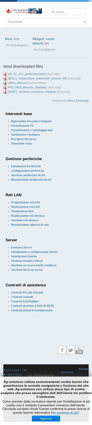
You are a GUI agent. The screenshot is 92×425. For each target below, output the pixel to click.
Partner (83, 369)
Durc (8, 39)
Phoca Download (78, 100)
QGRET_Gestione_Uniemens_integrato (32, 91)
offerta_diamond (18, 83)
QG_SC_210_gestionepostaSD (27, 74)
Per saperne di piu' (65, 412)
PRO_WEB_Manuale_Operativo (27, 87)
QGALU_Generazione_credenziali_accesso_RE (37, 78)
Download (67, 372)
